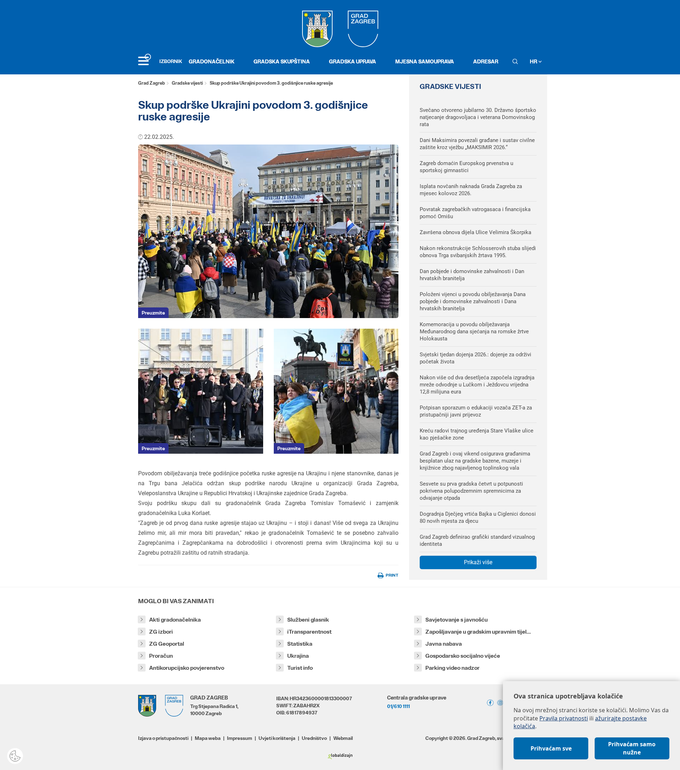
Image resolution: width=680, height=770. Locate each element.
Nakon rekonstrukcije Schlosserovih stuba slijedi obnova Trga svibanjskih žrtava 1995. (478, 252)
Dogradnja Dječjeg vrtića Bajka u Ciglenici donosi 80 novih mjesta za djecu (478, 517)
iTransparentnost (309, 632)
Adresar (485, 61)
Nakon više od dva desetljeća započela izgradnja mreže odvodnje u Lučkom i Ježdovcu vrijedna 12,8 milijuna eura (477, 384)
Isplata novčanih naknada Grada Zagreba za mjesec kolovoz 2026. (471, 190)
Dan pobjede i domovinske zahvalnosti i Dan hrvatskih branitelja (472, 275)
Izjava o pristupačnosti (163, 738)
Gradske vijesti (187, 83)
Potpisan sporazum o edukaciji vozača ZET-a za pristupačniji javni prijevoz (476, 411)
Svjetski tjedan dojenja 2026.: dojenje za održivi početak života (475, 358)
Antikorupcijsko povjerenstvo (186, 668)
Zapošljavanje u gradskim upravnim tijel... (478, 632)
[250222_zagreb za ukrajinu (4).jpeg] (200, 391)
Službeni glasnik (308, 620)
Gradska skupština (282, 61)
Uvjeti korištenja (277, 738)
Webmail (343, 738)
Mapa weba (208, 738)
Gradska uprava (352, 61)
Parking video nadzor (452, 668)
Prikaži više (478, 562)
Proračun (161, 656)
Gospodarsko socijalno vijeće (462, 656)
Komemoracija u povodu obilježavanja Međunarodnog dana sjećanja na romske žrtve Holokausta (474, 331)
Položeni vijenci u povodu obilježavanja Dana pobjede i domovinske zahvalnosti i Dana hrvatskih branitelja (473, 301)
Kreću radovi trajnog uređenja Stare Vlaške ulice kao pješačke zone (476, 434)
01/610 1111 (398, 706)
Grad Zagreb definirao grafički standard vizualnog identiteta (477, 540)
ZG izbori (161, 632)
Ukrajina (298, 656)
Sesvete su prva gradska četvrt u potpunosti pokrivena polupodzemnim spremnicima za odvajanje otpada (471, 491)
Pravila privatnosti (563, 718)
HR (534, 61)
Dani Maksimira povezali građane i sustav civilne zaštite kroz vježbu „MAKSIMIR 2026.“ (477, 144)
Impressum (239, 738)
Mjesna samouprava (424, 61)
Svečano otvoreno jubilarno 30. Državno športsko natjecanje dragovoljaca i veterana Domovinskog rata (478, 117)
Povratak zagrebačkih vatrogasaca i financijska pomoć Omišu (475, 213)
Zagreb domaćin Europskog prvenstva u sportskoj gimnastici (466, 167)
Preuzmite (153, 313)
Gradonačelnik (211, 61)
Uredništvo (314, 738)
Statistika (299, 644)
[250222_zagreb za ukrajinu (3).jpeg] (336, 391)
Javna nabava (443, 644)
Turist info (300, 668)
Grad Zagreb (151, 83)
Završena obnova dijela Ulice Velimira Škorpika (475, 232)
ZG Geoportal (166, 644)
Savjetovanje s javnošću (456, 620)
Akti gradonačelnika (175, 620)
